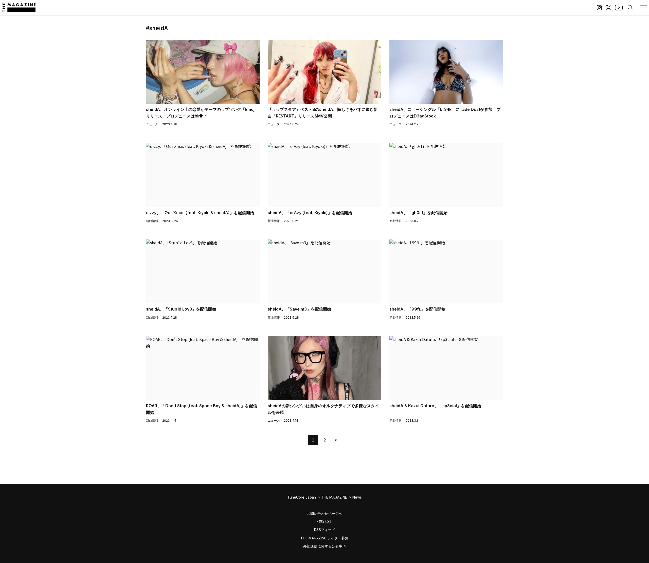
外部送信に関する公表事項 (324, 546)
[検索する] (630, 7)
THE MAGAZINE (334, 497)
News (357, 497)
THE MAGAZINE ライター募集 (324, 538)
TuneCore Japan (301, 497)
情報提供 (324, 521)
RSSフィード (324, 529)
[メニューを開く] (643, 7)
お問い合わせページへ (324, 513)
